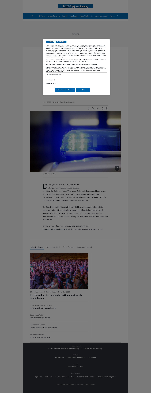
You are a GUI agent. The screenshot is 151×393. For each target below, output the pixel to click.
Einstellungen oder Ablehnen (65, 89)
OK (83, 89)
